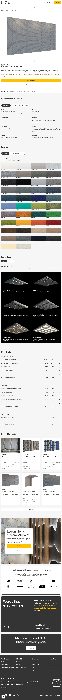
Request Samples (35, 664)
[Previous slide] (26, 61)
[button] (19, 546)
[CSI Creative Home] (5, 2)
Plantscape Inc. (4, 664)
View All (31, 509)
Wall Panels (9, 10)
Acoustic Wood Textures (21, 667)
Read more (49, 71)
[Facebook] (10, 695)
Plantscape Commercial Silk (7, 667)
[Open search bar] (59, 7)
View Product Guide (30, 84)
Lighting (4, 261)
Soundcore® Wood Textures (17, 153)
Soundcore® (15, 105)
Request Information (54, 267)
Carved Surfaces (15, 10)
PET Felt (18, 664)
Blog (33, 670)
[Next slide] (35, 61)
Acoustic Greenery (20, 670)
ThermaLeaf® (24, 105)
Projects (33, 667)
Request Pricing (31, 80)
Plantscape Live (4, 670)
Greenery (11, 261)
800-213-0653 (47, 2)
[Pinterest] (18, 695)
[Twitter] (6, 695)
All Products (3, 10)
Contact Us (57, 2)
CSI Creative (4, 661)
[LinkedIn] (14, 695)
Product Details (6, 105)
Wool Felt (18, 661)
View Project (37, 610)
